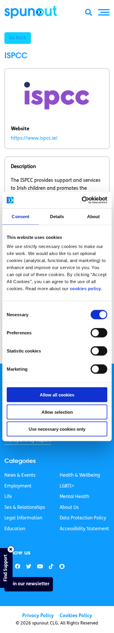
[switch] (99, 333)
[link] (28, 567)
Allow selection (57, 411)
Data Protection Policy (83, 518)
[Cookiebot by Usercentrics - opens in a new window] (82, 200)
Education (14, 529)
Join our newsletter (28, 584)
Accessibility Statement (84, 529)
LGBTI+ (67, 486)
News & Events (19, 475)
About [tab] (93, 216)
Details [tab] (57, 216)
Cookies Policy (76, 615)
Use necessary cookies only (57, 429)
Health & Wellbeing (80, 475)
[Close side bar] (10, 549)
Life (8, 497)
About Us (69, 507)
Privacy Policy (38, 615)
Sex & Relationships (24, 507)
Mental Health (74, 497)
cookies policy (85, 288)
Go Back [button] (17, 38)
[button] (104, 12)
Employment (18, 486)
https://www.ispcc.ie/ (34, 138)
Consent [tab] (20, 216)
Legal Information (23, 518)
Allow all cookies (57, 394)
